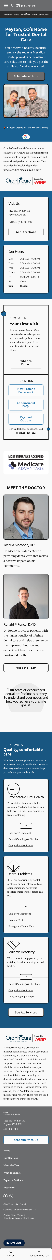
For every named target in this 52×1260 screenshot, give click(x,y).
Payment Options (26, 418)
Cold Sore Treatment (20, 832)
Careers (18, 1218)
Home (6, 1150)
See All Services (26, 1012)
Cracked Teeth (16, 920)
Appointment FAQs (26, 404)
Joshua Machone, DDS (19, 545)
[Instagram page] (11, 1196)
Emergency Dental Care (21, 926)
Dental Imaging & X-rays (21, 996)
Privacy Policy (9, 1215)
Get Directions (26, 232)
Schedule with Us (26, 76)
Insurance (9, 1187)
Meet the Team (25, 667)
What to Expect (26, 362)
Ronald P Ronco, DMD (19, 624)
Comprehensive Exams (21, 845)
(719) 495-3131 (25, 222)
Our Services (10, 1157)
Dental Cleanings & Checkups (24, 839)
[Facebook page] (5, 1196)
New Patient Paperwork (26, 390)
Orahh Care (28, 1218)
